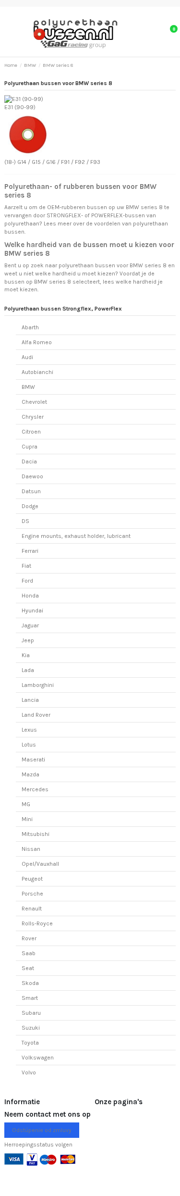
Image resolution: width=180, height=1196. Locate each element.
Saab (29, 953)
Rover (29, 938)
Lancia (30, 700)
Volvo (29, 1072)
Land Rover (36, 714)
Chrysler (33, 416)
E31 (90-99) (20, 107)
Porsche (32, 893)
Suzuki (31, 1027)
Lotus (29, 744)
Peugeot (32, 878)
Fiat (26, 565)
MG (26, 804)
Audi (27, 357)
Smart (30, 998)
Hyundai (32, 610)
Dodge (30, 506)
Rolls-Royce (37, 923)
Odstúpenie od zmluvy (42, 1130)
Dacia (29, 461)
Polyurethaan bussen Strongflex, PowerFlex (63, 308)
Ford (27, 580)
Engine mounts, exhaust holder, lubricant (76, 536)
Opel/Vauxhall (40, 863)
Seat (28, 968)
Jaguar (30, 625)
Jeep (28, 640)
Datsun (31, 491)
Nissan (31, 849)
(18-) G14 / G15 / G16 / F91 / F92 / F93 (52, 162)
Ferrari (30, 551)
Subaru (31, 1012)
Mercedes (35, 789)
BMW (28, 387)
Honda (30, 595)
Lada (28, 670)
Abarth (30, 327)
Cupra (29, 446)
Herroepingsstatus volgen (38, 1144)
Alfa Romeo (37, 342)
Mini (27, 819)
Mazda (30, 774)
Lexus (29, 729)
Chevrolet (34, 402)
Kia (26, 655)
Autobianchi (37, 372)
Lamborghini (38, 685)
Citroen (31, 431)
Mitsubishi (35, 834)
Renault (32, 908)
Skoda (30, 983)
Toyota (30, 1042)
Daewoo (32, 476)
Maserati (33, 759)
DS (25, 521)
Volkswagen (38, 1057)
